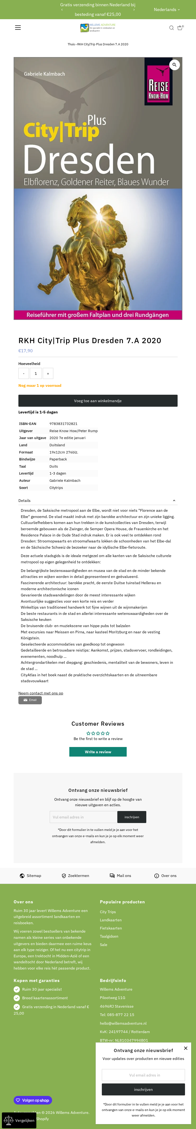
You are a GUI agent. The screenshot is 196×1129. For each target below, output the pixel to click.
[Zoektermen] (64, 876)
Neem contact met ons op (40, 693)
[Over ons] (156, 876)
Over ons (169, 875)
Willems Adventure (72, 1112)
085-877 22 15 (120, 1014)
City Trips (108, 911)
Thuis (71, 44)
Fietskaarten (111, 928)
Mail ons (124, 875)
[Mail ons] (112, 876)
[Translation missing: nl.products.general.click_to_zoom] (174, 64)
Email (33, 700)
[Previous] (62, 9)
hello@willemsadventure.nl (123, 1023)
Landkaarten (111, 919)
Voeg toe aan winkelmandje (98, 400)
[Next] (133, 9)
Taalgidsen (109, 936)
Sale (103, 944)
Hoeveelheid (29, 363)
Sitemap (34, 875)
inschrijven (132, 817)
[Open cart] (179, 28)
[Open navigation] (18, 28)
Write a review (98, 751)
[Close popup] (185, 1048)
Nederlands (165, 9)
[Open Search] (171, 28)
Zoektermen (78, 875)
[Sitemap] (22, 876)
